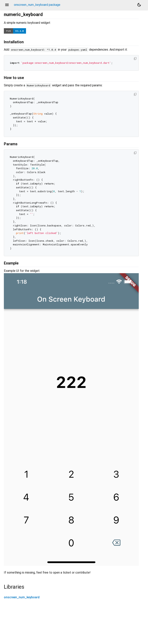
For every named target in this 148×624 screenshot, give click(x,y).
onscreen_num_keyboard (22, 597)
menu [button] (7, 5)
